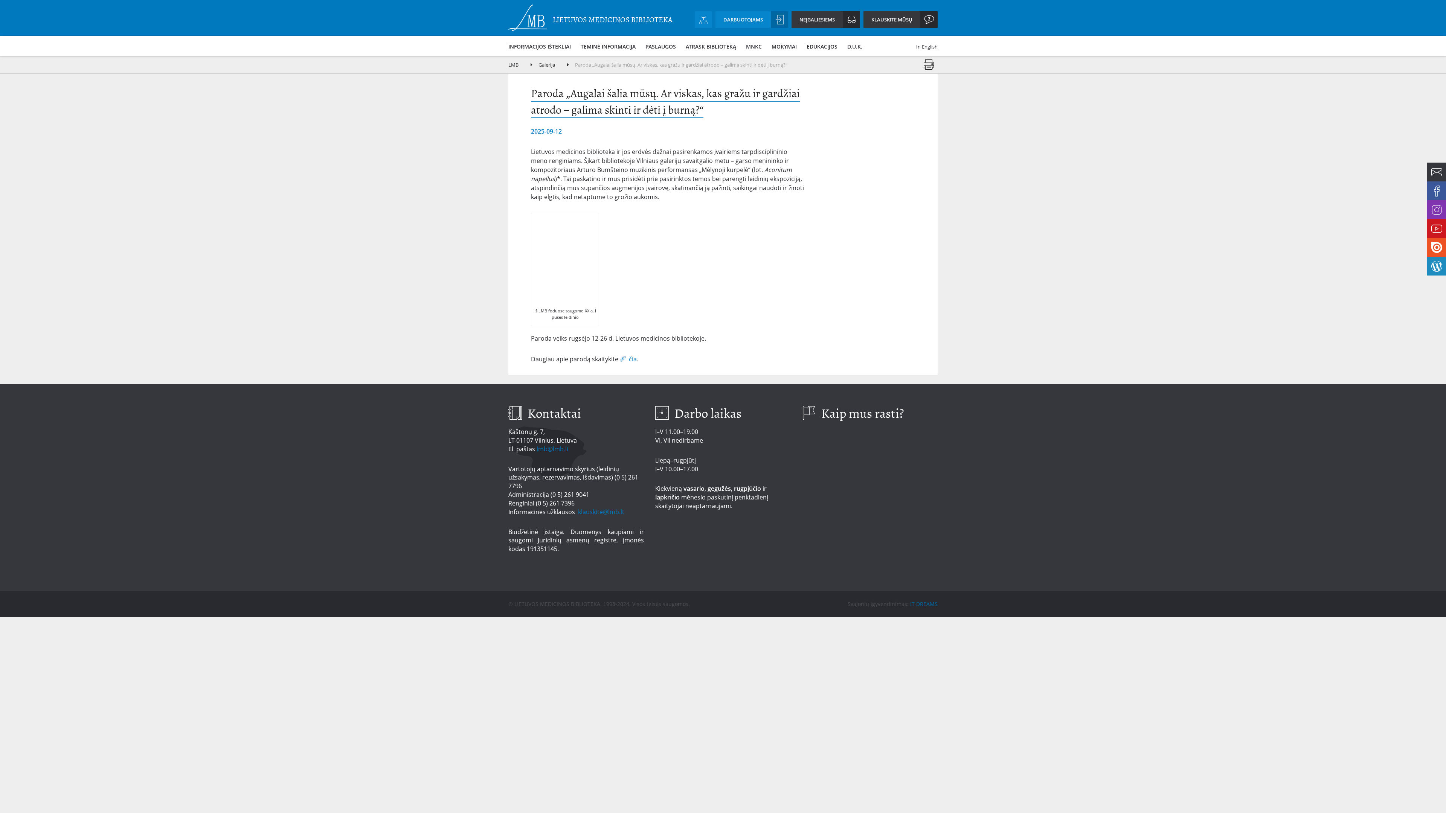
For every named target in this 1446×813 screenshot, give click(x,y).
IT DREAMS (924, 603)
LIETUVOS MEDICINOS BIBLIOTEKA (613, 20)
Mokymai (784, 46)
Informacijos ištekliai (539, 46)
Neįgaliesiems (817, 19)
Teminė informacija (608, 46)
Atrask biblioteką (711, 46)
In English (927, 46)
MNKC (754, 46)
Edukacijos (822, 46)
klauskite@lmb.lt (602, 512)
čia (633, 358)
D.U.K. (854, 46)
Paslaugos (660, 46)
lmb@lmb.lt (553, 449)
